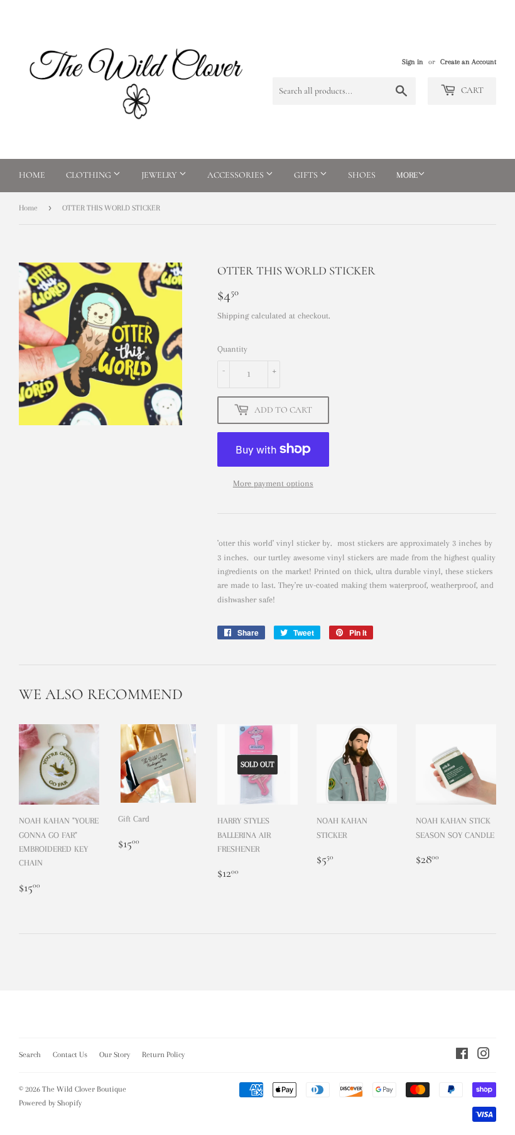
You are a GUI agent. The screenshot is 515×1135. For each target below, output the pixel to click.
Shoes (362, 175)
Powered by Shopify (50, 1103)
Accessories (236, 175)
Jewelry (160, 175)
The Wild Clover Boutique (84, 1089)
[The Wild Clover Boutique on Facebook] (462, 1055)
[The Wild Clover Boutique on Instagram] (483, 1055)
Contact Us (70, 1054)
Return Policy (163, 1054)
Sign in (412, 62)
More (407, 175)
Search (30, 1054)
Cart (471, 90)
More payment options (273, 483)
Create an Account (468, 62)
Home (32, 175)
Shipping (233, 315)
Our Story (114, 1054)
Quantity (232, 349)
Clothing (89, 175)
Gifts (307, 175)
